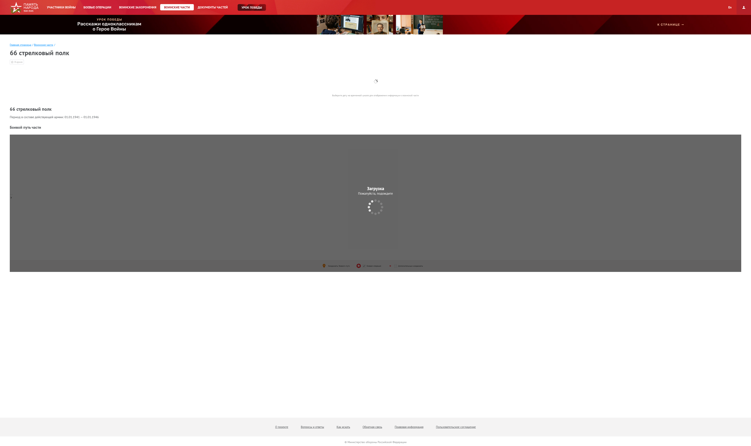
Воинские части (43, 45)
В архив (18, 61)
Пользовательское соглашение (456, 427)
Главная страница (20, 45)
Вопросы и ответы (312, 427)
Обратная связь (372, 427)
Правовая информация (409, 427)
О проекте (281, 427)
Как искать (343, 427)
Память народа (24, 8)
